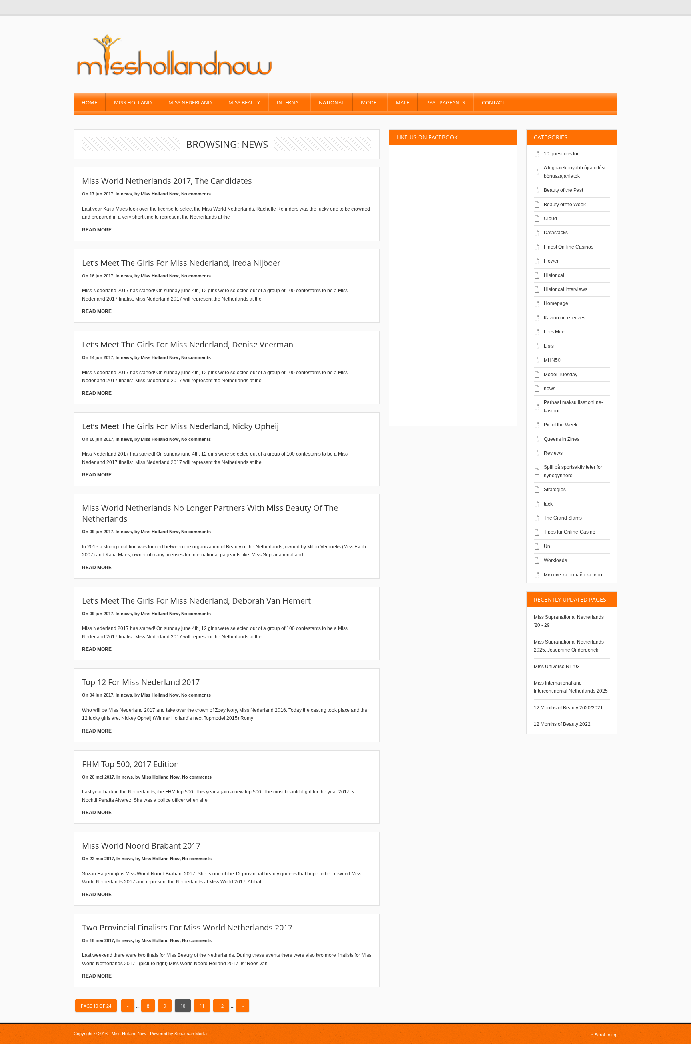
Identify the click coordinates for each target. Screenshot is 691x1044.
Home (89, 102)
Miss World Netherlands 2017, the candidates (167, 180)
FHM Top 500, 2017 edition (130, 764)
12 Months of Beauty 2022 (562, 724)
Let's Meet (555, 332)
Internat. (289, 102)
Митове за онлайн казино (573, 575)
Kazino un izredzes (564, 318)
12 (221, 1006)
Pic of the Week (560, 425)
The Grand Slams (563, 518)
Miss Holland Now (160, 193)
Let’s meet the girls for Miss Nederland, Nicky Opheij (180, 426)
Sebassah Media (190, 1033)
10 (182, 1006)
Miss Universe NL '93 (557, 666)
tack (548, 504)
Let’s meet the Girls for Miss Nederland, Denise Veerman (187, 344)
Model (370, 102)
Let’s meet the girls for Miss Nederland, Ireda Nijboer (181, 262)
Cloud (550, 218)
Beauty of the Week (565, 204)
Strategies (555, 489)
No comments (196, 193)
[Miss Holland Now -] (175, 76)
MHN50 (552, 360)
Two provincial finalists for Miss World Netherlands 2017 (187, 927)
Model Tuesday (560, 374)
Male (402, 102)
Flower (551, 261)
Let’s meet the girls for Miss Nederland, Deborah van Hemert (196, 600)
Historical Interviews (565, 289)
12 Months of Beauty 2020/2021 (568, 708)
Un (547, 546)
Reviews (553, 453)
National (331, 102)
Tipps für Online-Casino (569, 532)
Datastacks (556, 232)
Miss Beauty (244, 102)
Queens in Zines (561, 439)
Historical (554, 275)
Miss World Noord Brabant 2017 (141, 845)
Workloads (555, 560)
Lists (549, 346)
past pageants (445, 102)
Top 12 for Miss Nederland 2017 (141, 682)
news (126, 193)
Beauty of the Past (563, 190)
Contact (493, 102)
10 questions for (561, 154)
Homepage (556, 303)
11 (202, 1006)
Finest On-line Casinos (568, 247)
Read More (97, 230)
